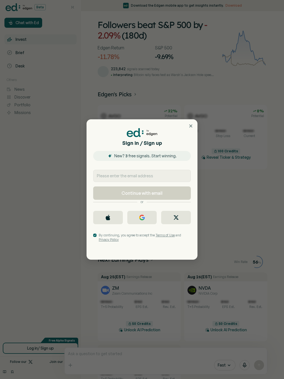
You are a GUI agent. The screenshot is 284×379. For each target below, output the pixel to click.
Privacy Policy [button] (109, 239)
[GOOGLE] (142, 217)
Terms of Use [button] (165, 235)
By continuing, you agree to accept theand (140, 237)
